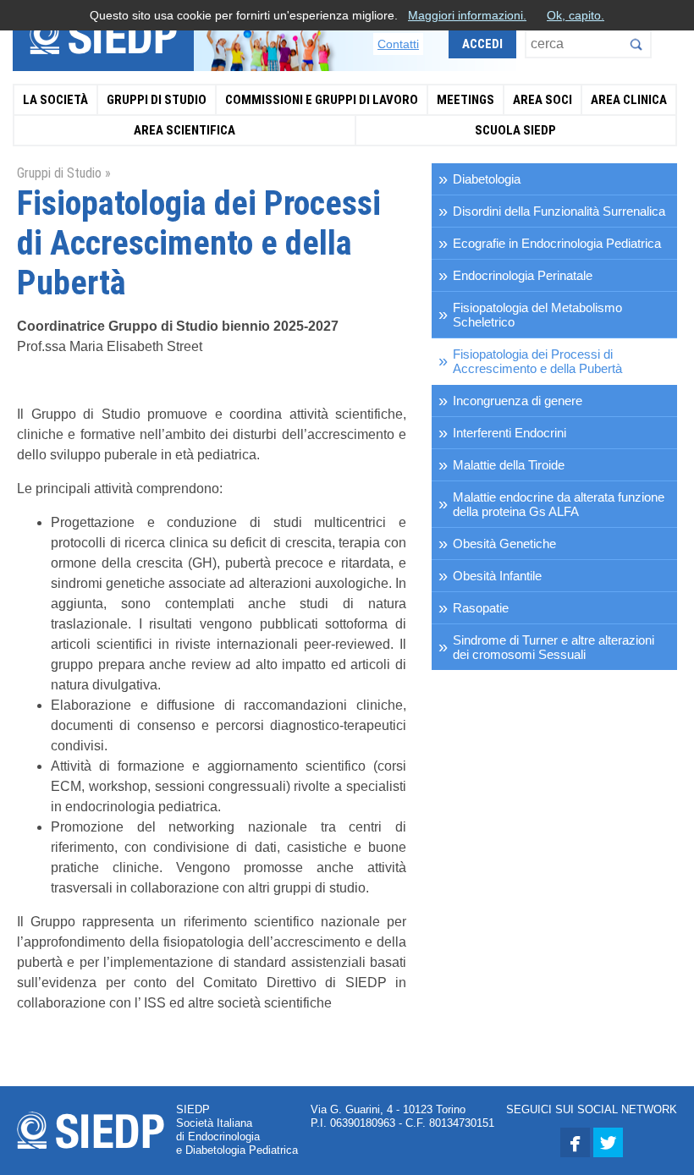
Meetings (465, 99)
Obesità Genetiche (504, 543)
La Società (55, 99)
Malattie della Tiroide (509, 465)
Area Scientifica (184, 130)
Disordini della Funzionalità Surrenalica (559, 211)
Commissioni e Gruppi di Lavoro (321, 99)
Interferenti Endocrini (509, 433)
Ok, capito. (575, 15)
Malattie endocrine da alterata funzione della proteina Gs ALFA (558, 504)
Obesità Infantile (497, 575)
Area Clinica (629, 99)
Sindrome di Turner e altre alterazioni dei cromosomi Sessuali (553, 647)
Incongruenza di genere (517, 400)
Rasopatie (481, 608)
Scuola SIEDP (515, 130)
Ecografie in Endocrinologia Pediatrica (557, 243)
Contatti (398, 44)
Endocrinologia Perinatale (522, 275)
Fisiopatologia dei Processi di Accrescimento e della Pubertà (537, 361)
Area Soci (542, 99)
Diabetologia (486, 179)
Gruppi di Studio (157, 99)
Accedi (482, 44)
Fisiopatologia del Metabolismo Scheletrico (537, 314)
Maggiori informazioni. (467, 15)
